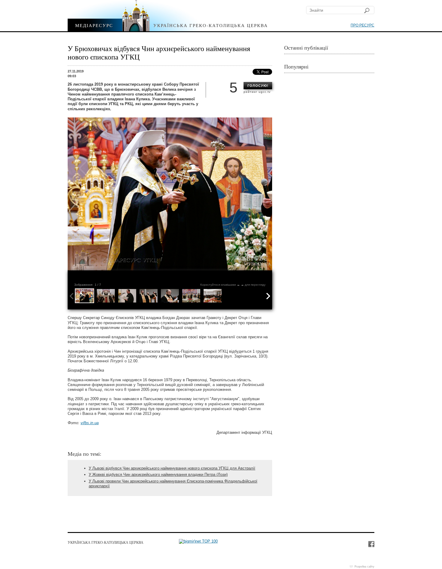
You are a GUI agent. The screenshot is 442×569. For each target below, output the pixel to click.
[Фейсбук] (371, 543)
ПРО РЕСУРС (362, 25)
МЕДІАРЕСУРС (94, 25)
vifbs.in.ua (90, 423)
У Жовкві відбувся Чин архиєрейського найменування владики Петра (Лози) (158, 474)
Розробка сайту (364, 566)
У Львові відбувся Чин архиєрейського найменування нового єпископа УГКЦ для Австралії (172, 468)
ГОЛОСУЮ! (258, 85)
